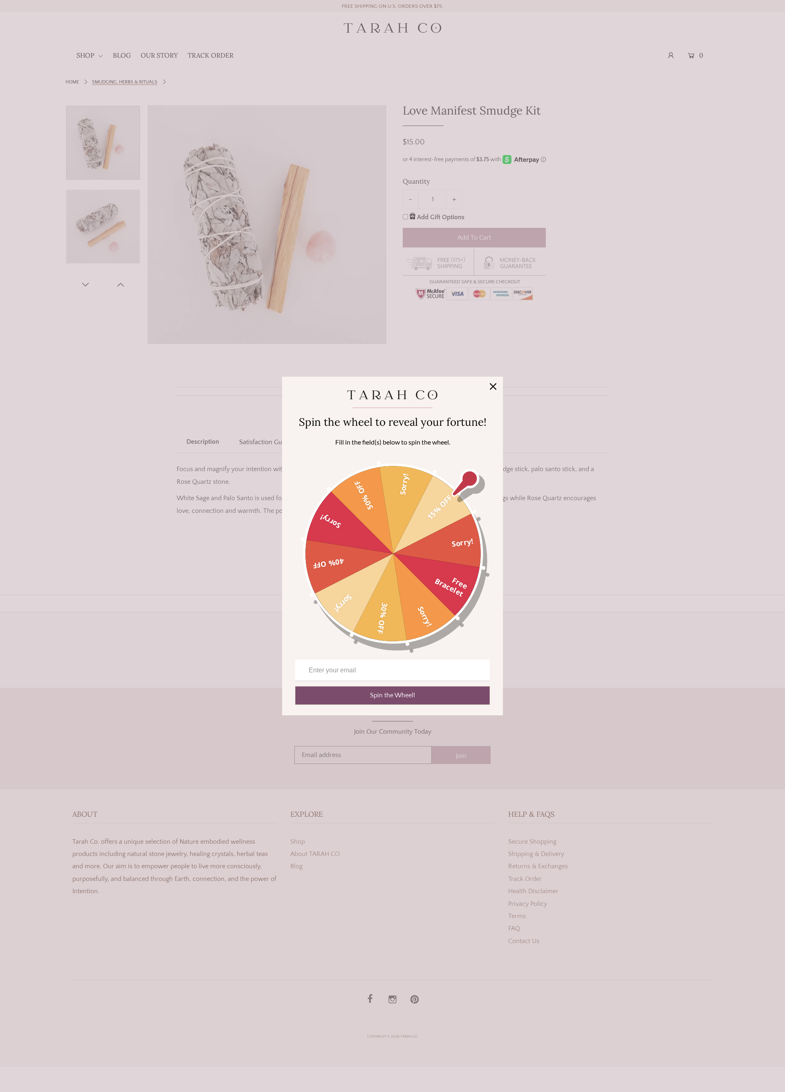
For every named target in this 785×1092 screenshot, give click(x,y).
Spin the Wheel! (392, 695)
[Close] (493, 386)
